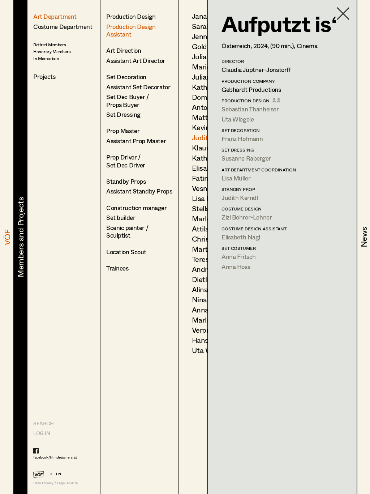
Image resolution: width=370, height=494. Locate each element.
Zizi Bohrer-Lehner (246, 217)
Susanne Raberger (246, 158)
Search (43, 423)
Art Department (55, 16)
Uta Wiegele (237, 119)
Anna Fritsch (238, 256)
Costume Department (62, 26)
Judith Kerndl (239, 198)
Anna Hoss (235, 267)
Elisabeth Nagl (240, 237)
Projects (44, 76)
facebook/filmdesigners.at (55, 457)
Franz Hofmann (242, 139)
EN (58, 474)
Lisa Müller (235, 178)
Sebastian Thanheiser (250, 109)
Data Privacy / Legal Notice (55, 483)
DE (50, 474)
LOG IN (41, 433)
